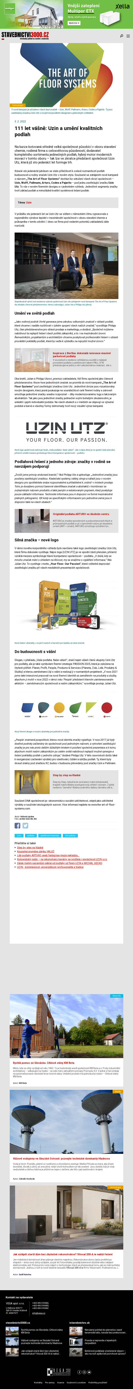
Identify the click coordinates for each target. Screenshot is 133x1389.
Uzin (19, 836)
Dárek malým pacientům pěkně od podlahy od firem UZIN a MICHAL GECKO (59, 863)
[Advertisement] (66, 905)
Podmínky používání (97, 1383)
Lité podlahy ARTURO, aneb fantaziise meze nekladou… (48, 855)
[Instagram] (84, 1372)
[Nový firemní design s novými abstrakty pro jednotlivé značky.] (66, 728)
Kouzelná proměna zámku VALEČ (35, 851)
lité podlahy (70, 836)
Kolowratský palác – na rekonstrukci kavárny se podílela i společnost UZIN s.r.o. (62, 859)
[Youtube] (89, 1372)
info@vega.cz (38, 1313)
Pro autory (49, 1383)
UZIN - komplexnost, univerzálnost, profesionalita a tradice (50, 867)
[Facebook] (79, 1372)
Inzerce (60, 1383)
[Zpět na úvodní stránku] (25, 36)
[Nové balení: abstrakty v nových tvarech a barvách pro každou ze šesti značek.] (66, 640)
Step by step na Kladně (30, 847)
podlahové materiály (50, 836)
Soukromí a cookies (76, 1383)
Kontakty (38, 1383)
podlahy (30, 836)
